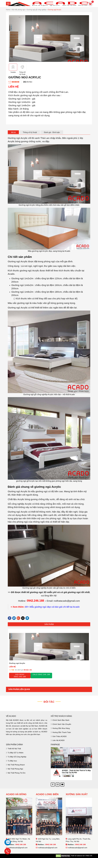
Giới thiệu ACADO (59, 736)
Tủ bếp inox (12, 761)
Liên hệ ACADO (58, 740)
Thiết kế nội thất (14, 749)
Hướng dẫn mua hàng (61, 728)
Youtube (13, 72)
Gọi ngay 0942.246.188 (20, 675)
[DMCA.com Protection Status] (63, 856)
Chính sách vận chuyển (61, 724)
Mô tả (13, 132)
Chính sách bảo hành (60, 720)
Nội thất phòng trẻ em (16, 773)
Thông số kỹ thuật (30, 132)
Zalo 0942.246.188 (41, 674)
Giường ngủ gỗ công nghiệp (36, 10)
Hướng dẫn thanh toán (61, 732)
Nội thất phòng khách (16, 765)
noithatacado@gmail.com (17, 848)
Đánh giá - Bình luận (52, 132)
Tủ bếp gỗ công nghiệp (17, 757)
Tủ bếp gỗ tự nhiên (15, 753)
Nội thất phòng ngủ (18, 10)
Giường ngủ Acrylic (17, 663)
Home (8, 10)
